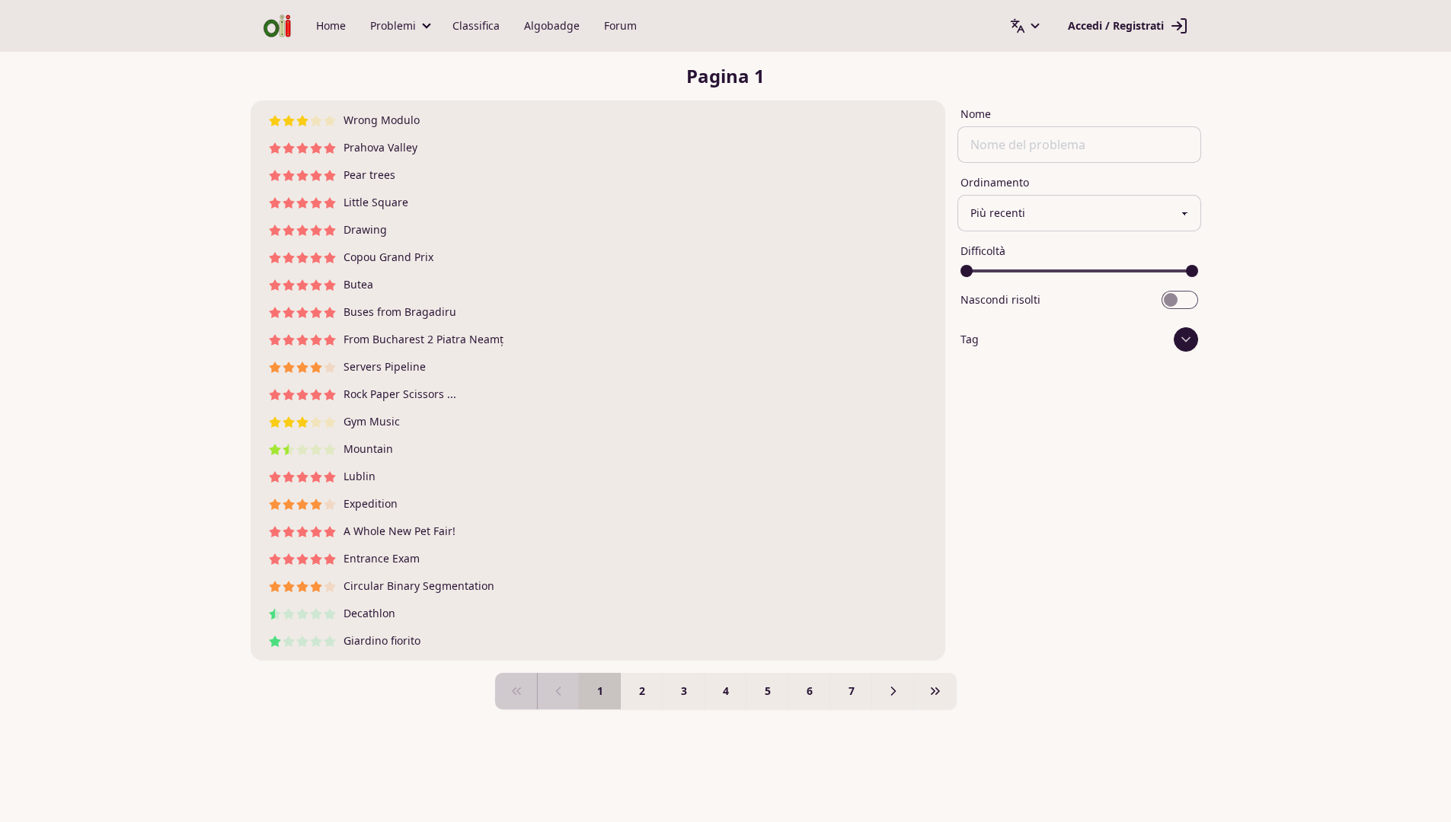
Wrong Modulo (382, 120)
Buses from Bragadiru (400, 311)
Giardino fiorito (382, 640)
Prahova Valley (380, 147)
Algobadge (552, 25)
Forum (620, 25)
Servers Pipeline (385, 366)
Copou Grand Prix (388, 257)
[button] (399, 26)
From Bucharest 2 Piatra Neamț (423, 339)
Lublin (360, 476)
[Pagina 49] (935, 691)
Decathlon (369, 613)
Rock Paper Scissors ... (400, 394)
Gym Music (372, 421)
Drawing (365, 229)
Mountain (368, 448)
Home (331, 25)
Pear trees (369, 174)
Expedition (371, 503)
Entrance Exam (382, 558)
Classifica (476, 25)
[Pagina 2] (893, 691)
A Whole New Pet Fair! (399, 531)
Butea (358, 284)
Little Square (376, 202)
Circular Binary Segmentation (419, 585)
